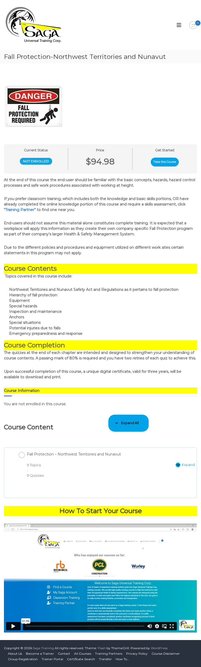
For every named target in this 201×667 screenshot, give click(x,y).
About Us (15, 653)
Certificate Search (81, 659)
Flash (102, 648)
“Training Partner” (20, 209)
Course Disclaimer (166, 653)
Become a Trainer (40, 653)
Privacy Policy (137, 653)
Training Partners (108, 653)
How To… (122, 659)
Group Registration (23, 659)
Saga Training (43, 648)
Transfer (105, 659)
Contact (64, 653)
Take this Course (165, 162)
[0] (193, 25)
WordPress (159, 648)
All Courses (82, 653)
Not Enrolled (36, 161)
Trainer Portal (52, 659)
